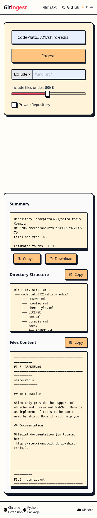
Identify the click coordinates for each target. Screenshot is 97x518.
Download (63, 258)
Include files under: (33, 87)
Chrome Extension (13, 509)
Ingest (48, 55)
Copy (78, 274)
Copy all (29, 258)
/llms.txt (50, 7)
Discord (87, 510)
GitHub (73, 7)
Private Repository (34, 104)
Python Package (31, 509)
